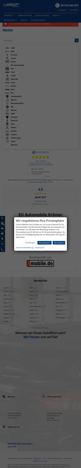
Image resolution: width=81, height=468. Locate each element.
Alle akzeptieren (44, 243)
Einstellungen (30, 243)
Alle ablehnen (59, 243)
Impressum (39, 247)
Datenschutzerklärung (25, 247)
